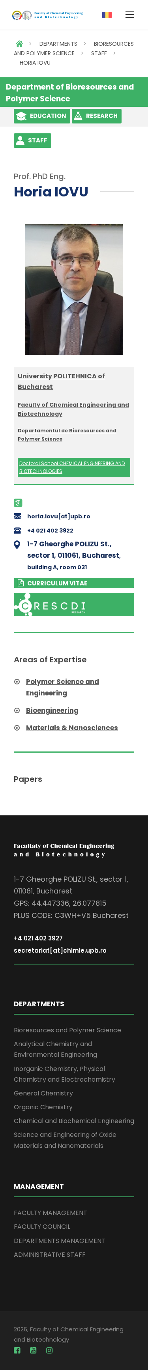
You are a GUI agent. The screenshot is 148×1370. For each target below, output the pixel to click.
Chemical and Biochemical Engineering (74, 1120)
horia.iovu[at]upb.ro (58, 516)
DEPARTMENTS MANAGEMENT (59, 1240)
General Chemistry (43, 1093)
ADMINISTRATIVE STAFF (50, 1254)
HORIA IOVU (35, 63)
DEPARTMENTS (58, 44)
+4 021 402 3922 (50, 531)
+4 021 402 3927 (38, 938)
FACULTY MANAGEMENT (50, 1212)
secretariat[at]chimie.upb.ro (60, 950)
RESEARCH (102, 116)
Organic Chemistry (43, 1107)
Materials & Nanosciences (72, 728)
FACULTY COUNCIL (42, 1226)
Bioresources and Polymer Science (67, 1030)
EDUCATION (48, 116)
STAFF (99, 53)
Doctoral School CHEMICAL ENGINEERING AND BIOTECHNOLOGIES (72, 467)
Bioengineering (52, 710)
